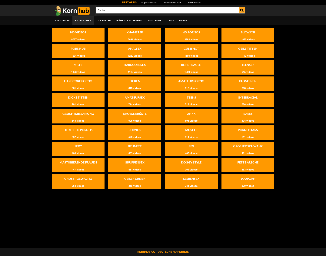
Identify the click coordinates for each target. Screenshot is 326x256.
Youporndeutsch (148, 2)
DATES (183, 20)
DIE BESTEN (104, 20)
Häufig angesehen (129, 20)
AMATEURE (154, 20)
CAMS (170, 20)
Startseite (62, 20)
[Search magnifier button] (242, 10)
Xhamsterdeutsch (172, 2)
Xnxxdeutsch (194, 2)
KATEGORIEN (83, 20)
